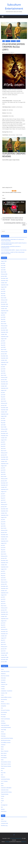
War (2, 807)
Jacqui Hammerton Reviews (7, 738)
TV (1, 802)
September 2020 (4, 414)
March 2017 (3, 502)
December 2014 (4, 560)
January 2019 (4, 455)
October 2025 (4, 282)
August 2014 (3, 569)
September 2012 (4, 618)
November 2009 (4, 653)
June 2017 (3, 495)
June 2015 (3, 547)
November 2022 (4, 358)
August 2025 (3, 287)
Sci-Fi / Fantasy (4, 781)
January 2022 (4, 379)
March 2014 (3, 579)
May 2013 (3, 601)
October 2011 (4, 635)
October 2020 (4, 412)
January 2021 (4, 405)
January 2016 (4, 532)
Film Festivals (4, 712)
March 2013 (3, 605)
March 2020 (3, 427)
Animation (3, 680)
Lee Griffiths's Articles (5, 742)
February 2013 (4, 607)
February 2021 (4, 403)
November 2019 (4, 435)
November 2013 (4, 588)
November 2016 (4, 511)
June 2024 (3, 317)
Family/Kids (3, 706)
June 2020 (3, 420)
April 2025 (3, 295)
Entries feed (3, 821)
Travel (2, 800)
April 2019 (3, 448)
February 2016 (4, 530)
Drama (2, 701)
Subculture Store (4, 789)
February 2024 (4, 325)
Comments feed (4, 823)
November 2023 (4, 332)
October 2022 (4, 360)
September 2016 (4, 515)
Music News (3, 755)
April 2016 (3, 526)
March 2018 (3, 476)
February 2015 (4, 556)
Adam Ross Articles (5, 671)
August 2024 (3, 312)
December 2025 (4, 278)
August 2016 (3, 517)
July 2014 (3, 571)
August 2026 (3, 261)
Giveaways (3, 723)
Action (2, 669)
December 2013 (4, 586)
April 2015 (3, 551)
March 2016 (3, 528)
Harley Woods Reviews (6, 727)
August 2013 (3, 595)
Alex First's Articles (5, 675)
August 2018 (3, 465)
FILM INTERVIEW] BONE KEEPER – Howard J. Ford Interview (13, 250)
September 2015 (4, 541)
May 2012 (3, 625)
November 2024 (4, 306)
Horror (18, 41)
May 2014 (3, 575)
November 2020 (4, 409)
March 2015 (3, 554)
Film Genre (8, 41)
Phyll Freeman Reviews (6, 766)
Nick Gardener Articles (6, 762)
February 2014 (4, 582)
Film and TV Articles (5, 710)
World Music (4, 811)
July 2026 (3, 263)
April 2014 (3, 577)
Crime (2, 695)
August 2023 (3, 338)
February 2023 (4, 351)
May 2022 (3, 371)
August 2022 (3, 364)
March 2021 (3, 401)
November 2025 (4, 280)
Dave (13, 52)
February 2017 (4, 504)
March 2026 (3, 272)
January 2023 (4, 353)
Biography (3, 682)
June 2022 (3, 368)
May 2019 (3, 446)
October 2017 (4, 487)
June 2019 (3, 444)
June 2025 (3, 291)
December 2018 (4, 457)
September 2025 (4, 284)
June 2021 (3, 394)
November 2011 (4, 633)
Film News (3, 716)
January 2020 (4, 431)
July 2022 (3, 366)
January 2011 (4, 648)
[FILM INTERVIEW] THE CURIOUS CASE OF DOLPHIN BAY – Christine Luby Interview (13, 219)
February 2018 (4, 478)
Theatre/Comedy (4, 794)
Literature (3, 744)
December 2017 (4, 483)
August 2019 (3, 439)
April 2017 (3, 500)
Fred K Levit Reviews (5, 718)
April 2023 (3, 347)
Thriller (2, 796)
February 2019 (4, 452)
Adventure (3, 673)
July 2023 (3, 340)
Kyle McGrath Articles (5, 740)
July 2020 (3, 418)
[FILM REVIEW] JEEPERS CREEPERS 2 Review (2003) (14, 224)
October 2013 (4, 590)
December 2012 (4, 612)
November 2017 (4, 485)
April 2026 (3, 269)
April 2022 (3, 373)
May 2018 (3, 472)
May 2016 (3, 523)
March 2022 (3, 375)
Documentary (4, 699)
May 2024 (3, 319)
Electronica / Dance (5, 703)
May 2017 (3, 498)
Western (3, 809)
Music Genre (4, 753)
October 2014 (4, 564)
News (2, 759)
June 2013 (3, 599)
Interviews (3, 734)
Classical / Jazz (4, 684)
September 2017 (4, 489)
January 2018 (4, 480)
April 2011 (3, 642)
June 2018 (3, 470)
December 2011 (4, 631)
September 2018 (4, 463)
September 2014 (4, 567)
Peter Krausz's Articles (6, 764)
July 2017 (3, 493)
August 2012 (3, 620)
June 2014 (3, 573)
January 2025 (4, 302)
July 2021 (3, 392)
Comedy (3, 686)
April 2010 (3, 651)
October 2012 (4, 616)
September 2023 (4, 336)
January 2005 (4, 661)
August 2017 (3, 491)
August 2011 (3, 638)
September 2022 (4, 362)
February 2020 (4, 429)
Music (2, 749)
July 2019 (3, 442)
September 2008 (4, 657)
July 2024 (3, 315)
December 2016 (4, 508)
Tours (2, 798)
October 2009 (4, 655)
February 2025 (4, 300)
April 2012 (3, 627)
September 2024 (4, 310)
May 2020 (3, 422)
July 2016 (3, 519)
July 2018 (3, 467)
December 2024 (4, 304)
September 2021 (4, 388)
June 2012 (3, 623)
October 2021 (4, 386)
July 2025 (3, 289)
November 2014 (4, 562)
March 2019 (3, 450)
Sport (2, 783)
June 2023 (3, 343)
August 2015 (3, 543)
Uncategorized (4, 805)
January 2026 (4, 276)
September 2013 (4, 592)
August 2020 (3, 416)
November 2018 (4, 459)
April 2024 (3, 321)
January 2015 (4, 558)
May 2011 (3, 640)
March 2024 (3, 323)
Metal (2, 746)
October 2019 (4, 437)
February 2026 (4, 274)
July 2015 (3, 545)
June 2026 (3, 265)
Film (3, 41)
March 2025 (3, 297)
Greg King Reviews (5, 725)
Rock (2, 774)
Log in (2, 819)
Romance (3, 777)
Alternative (3, 678)
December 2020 (4, 407)
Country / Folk (4, 693)
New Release (4, 757)
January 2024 (4, 328)
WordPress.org (4, 825)
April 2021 (3, 399)
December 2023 (4, 330)
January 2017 (4, 506)
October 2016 (4, 513)
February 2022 (4, 377)
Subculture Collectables (6, 787)
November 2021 (4, 384)
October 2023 (4, 334)
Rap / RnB (3, 772)
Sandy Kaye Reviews (5, 779)
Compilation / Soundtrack (6, 690)
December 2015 (4, 534)
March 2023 (3, 349)
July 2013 (3, 597)
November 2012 (4, 614)
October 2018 (4, 461)
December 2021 (4, 381)
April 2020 (3, 424)
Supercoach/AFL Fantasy (6, 792)
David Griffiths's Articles (6, 697)
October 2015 (4, 539)
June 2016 (3, 521)
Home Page (13, 41)
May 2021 (3, 396)
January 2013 (4, 610)
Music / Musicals (4, 751)
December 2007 (4, 659)
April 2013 (3, 603)
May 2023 (3, 345)
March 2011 (3, 644)
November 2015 (4, 536)
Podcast (2, 768)
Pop (2, 770)
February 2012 (4, 629)
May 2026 (3, 267)
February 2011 (4, 646)
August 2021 (3, 390)
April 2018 (3, 474)
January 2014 (4, 584)
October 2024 (4, 308)
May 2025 (3, 293)
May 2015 (3, 549)
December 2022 (4, 356)
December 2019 (4, 433)
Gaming (2, 721)
